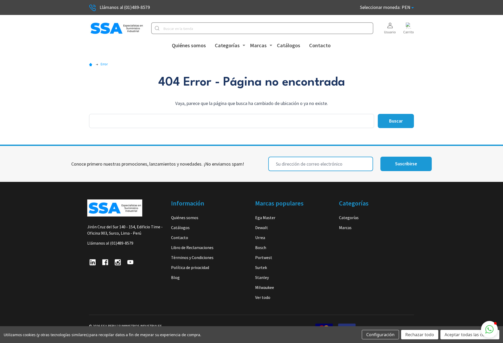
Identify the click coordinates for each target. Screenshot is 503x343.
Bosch (260, 247)
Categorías (227, 45)
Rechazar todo (419, 334)
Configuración (380, 334)
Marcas (258, 45)
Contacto (320, 45)
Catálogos (288, 45)
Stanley (262, 277)
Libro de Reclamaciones (192, 247)
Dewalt (261, 227)
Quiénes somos (189, 45)
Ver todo (262, 297)
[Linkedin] (92, 262)
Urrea (260, 237)
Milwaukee (264, 287)
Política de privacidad (190, 267)
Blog (175, 277)
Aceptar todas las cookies (470, 334)
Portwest (263, 257)
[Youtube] (130, 262)
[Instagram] (117, 262)
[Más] (244, 45)
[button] (489, 329)
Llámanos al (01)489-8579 (125, 7)
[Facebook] (105, 262)
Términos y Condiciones (192, 257)
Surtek (261, 267)
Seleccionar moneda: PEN (385, 7)
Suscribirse (406, 164)
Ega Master (265, 217)
